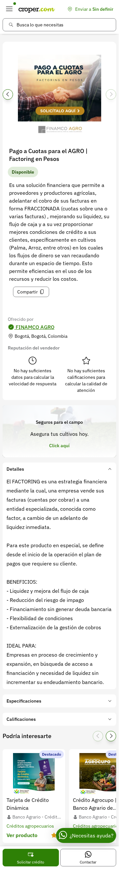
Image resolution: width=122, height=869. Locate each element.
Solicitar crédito (30, 862)
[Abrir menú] (9, 9)
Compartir (27, 292)
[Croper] (36, 9)
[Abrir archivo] (59, 96)
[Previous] (8, 94)
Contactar (88, 862)
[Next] (111, 94)
